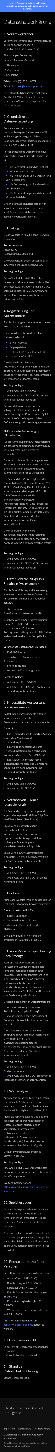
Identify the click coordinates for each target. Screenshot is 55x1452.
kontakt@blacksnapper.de (27, 86)
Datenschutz (24, 1428)
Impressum (9, 1428)
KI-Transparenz (42, 1428)
